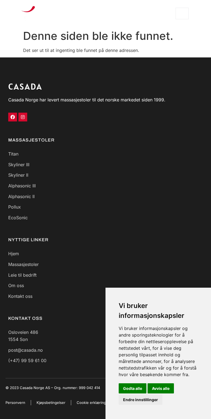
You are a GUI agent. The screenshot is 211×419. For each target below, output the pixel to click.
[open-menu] (182, 13)
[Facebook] (12, 117)
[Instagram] (22, 117)
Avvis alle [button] (161, 388)
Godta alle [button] (132, 388)
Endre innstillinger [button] (140, 399)
